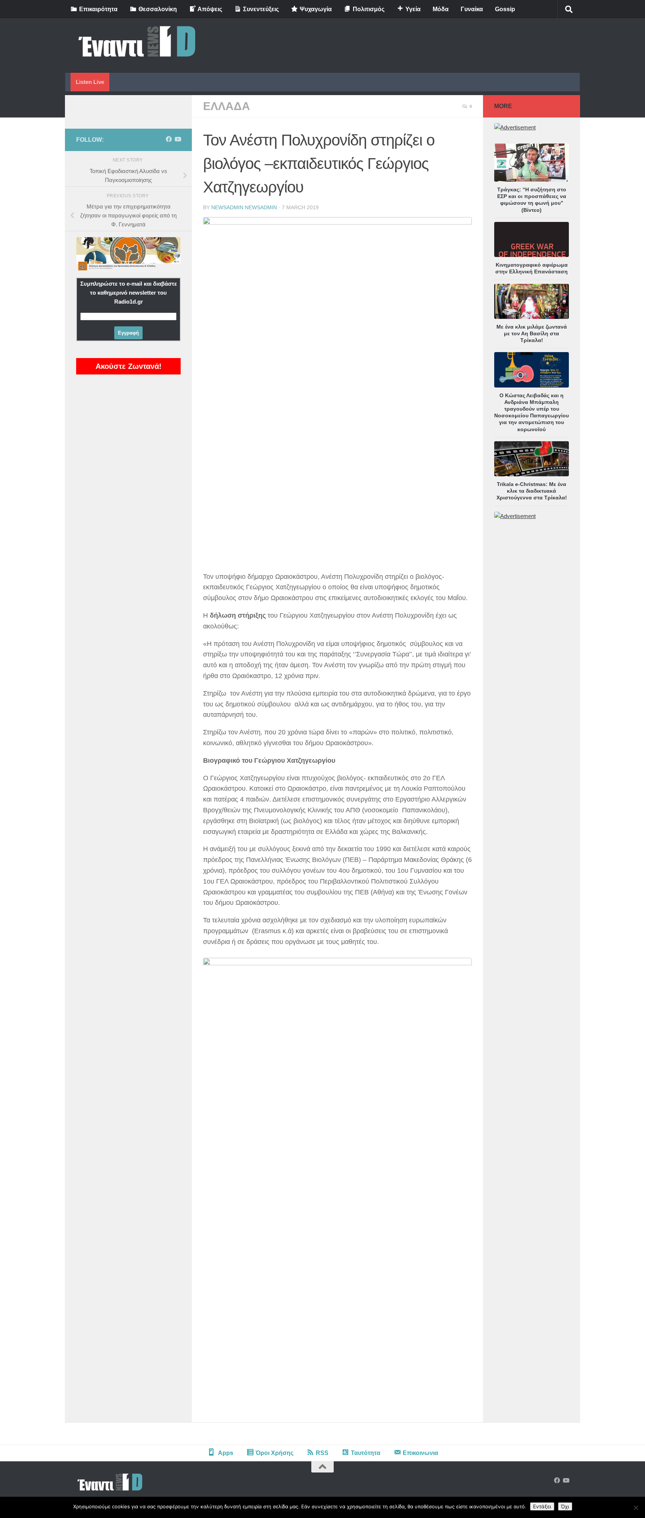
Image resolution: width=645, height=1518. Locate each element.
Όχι (565, 1506)
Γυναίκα (472, 9)
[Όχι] (635, 1507)
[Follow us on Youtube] (178, 139)
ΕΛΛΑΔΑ (226, 106)
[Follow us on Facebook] (169, 139)
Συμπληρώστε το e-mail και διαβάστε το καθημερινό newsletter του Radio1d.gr (128, 292)
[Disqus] (337, 1319)
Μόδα (441, 9)
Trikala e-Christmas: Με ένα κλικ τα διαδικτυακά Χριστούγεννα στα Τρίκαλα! (531, 491)
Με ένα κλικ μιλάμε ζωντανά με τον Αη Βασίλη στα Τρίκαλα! (531, 333)
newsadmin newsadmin (244, 207)
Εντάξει (542, 1506)
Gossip (505, 9)
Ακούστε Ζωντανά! (129, 366)
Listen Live (90, 82)
